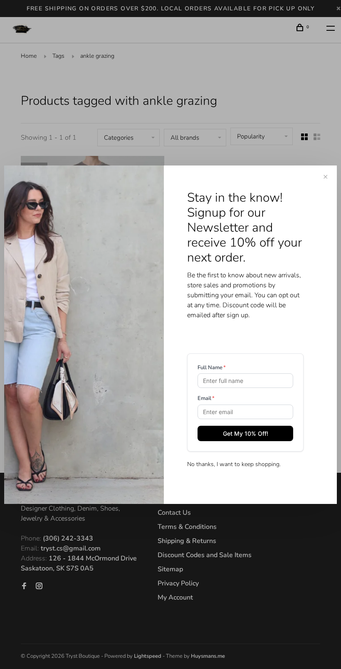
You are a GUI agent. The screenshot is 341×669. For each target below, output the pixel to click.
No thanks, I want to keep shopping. (234, 464)
